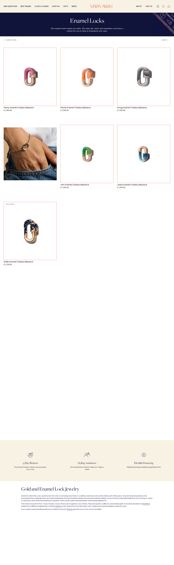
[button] (41, 6)
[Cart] (169, 6)
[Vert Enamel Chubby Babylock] (87, 154)
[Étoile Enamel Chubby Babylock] (30, 231)
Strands (70, 509)
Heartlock (146, 504)
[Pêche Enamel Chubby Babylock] (87, 77)
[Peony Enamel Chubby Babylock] (30, 77)
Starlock (58, 506)
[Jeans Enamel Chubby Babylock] (143, 154)
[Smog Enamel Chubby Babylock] (143, 77)
